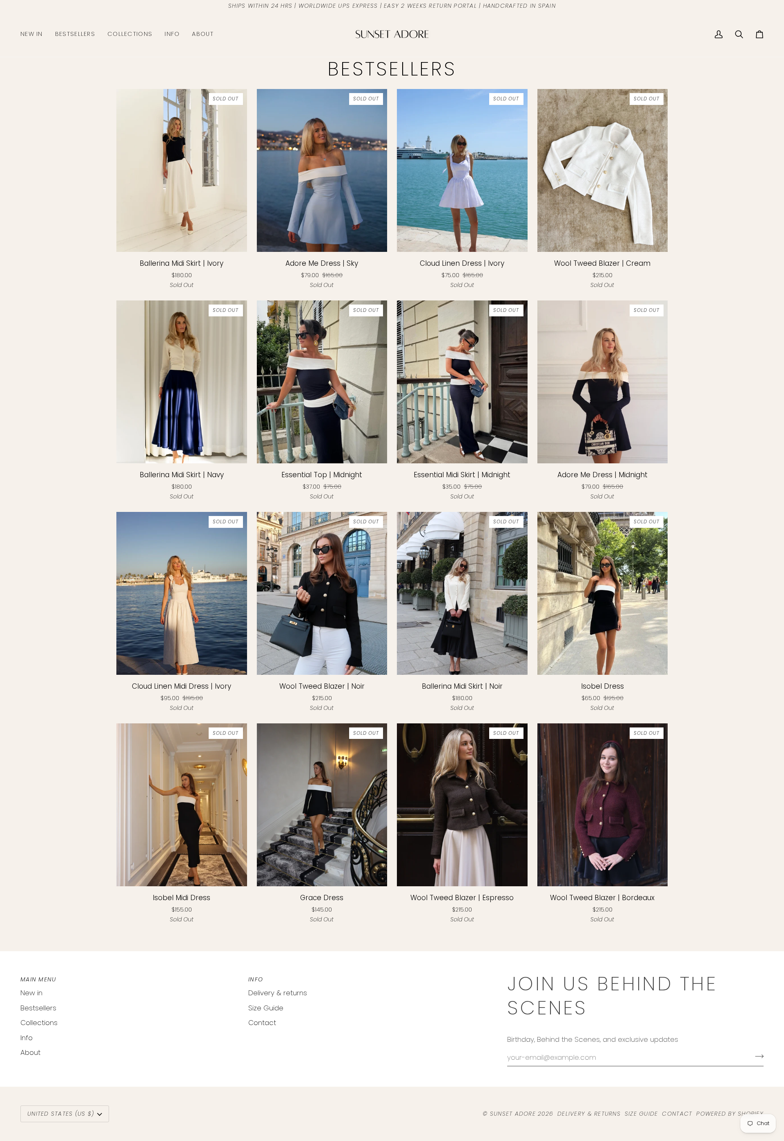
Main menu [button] (38, 979)
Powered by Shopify (730, 1114)
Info (26, 1038)
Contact (262, 1023)
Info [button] (255, 979)
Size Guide (265, 1008)
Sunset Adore (513, 1114)
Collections (39, 1023)
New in (31, 993)
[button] (129, 34)
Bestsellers (38, 1008)
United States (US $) (60, 1114)
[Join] (757, 1056)
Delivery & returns (277, 993)
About (30, 1052)
